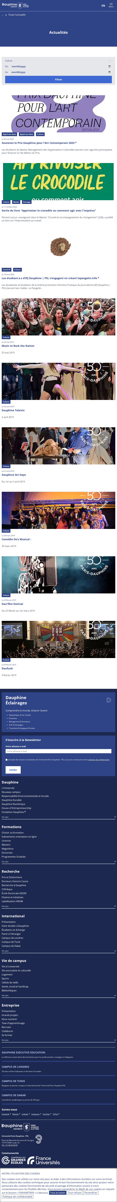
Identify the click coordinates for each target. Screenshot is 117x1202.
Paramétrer (90, 1192)
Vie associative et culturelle (16, 970)
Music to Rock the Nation (18, 345)
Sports (5, 978)
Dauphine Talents (13, 410)
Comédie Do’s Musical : (16, 539)
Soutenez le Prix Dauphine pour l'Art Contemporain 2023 (38, 143)
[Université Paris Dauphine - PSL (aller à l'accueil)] (15, 5)
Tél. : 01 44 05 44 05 (10, 1145)
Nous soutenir (9, 1019)
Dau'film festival (12, 604)
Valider (13, 769)
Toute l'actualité (17, 14)
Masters (6, 844)
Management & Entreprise (19, 721)
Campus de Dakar (11, 945)
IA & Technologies (16, 725)
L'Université (8, 787)
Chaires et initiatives (12, 897)
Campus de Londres (12, 937)
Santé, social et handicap (15, 986)
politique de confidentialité (98, 759)
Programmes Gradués (14, 856)
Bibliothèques (9, 990)
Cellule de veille (10, 982)
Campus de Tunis (11, 941)
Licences (6, 840)
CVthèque (7, 889)
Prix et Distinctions (12, 877)
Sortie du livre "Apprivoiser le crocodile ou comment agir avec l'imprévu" (49, 210)
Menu (111, 6)
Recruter (6, 1027)
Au (6, 71)
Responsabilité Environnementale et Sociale (25, 795)
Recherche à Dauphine (14, 885)
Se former (7, 1035)
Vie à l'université (10, 966)
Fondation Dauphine (13, 811)
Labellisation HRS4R (12, 901)
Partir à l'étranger (11, 933)
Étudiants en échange (13, 929)
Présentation (9, 921)
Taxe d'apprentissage (13, 1023)
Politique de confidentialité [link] (17, 1196)
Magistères (8, 848)
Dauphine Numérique (13, 803)
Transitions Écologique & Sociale (22, 728)
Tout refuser (75, 1192)
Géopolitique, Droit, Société (20, 715)
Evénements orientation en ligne (19, 836)
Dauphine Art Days (14, 474)
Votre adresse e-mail (16, 746)
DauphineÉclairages (16, 700)
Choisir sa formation (13, 832)
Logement (7, 974)
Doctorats (7, 852)
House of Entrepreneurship (16, 807)
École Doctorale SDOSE (14, 893)
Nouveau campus (11, 791)
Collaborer (7, 1031)
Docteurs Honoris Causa (15, 881)
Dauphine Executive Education (23, 1052)
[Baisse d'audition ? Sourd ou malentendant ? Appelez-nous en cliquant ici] (39, 1141)
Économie (13, 718)
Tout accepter (57, 1192)
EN (103, 5)
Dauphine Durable (12, 799)
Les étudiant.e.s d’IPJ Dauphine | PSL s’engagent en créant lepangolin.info (49, 278)
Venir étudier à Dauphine (15, 925)
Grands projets (10, 1015)
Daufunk (7, 668)
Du (6, 66)
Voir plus (5, 817)
